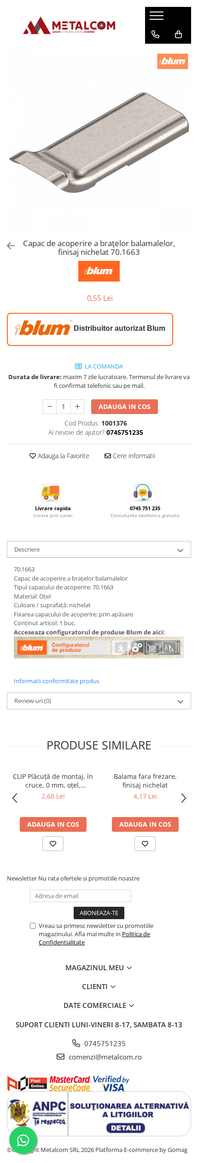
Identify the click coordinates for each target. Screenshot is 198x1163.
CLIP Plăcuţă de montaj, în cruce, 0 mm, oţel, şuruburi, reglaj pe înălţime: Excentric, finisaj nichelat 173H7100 (53, 780)
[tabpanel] (99, 143)
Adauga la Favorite (62, 455)
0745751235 (104, 1043)
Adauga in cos (125, 406)
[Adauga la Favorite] (53, 843)
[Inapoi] (7, 246)
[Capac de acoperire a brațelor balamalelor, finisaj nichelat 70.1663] (99, 143)
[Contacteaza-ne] (155, 34)
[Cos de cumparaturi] (178, 34)
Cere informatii (133, 455)
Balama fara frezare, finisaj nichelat (145, 780)
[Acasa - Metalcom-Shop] (69, 25)
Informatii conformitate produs (56, 681)
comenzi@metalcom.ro (104, 1056)
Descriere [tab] (27, 549)
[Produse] (158, 18)
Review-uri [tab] (32, 701)
